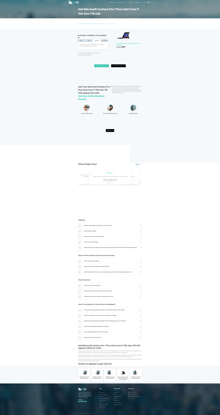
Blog (115, 394)
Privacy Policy (102, 406)
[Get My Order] (150, 2)
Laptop (85, 23)
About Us (131, 2)
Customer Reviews (117, 396)
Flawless (97, 40)
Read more (109, 130)
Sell (82, 23)
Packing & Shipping (103, 394)
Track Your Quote (117, 402)
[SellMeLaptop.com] (74, 3)
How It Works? (102, 392)
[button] (81, 177)
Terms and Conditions (103, 404)
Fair (89, 40)
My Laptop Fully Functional (85, 54)
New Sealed (104, 40)
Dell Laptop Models (103, 398)
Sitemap (115, 398)
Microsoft (90, 23)
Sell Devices (116, 400)
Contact (144, 2)
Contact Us (101, 396)
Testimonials (137, 2)
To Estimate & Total (117, 65)
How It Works (120, 2)
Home (79, 23)
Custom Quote (102, 400)
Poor (81, 40)
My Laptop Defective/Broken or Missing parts (89, 52)
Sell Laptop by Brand (118, 404)
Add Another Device (102, 65)
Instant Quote (112, 2)
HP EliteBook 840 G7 (110, 181)
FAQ (126, 2)
